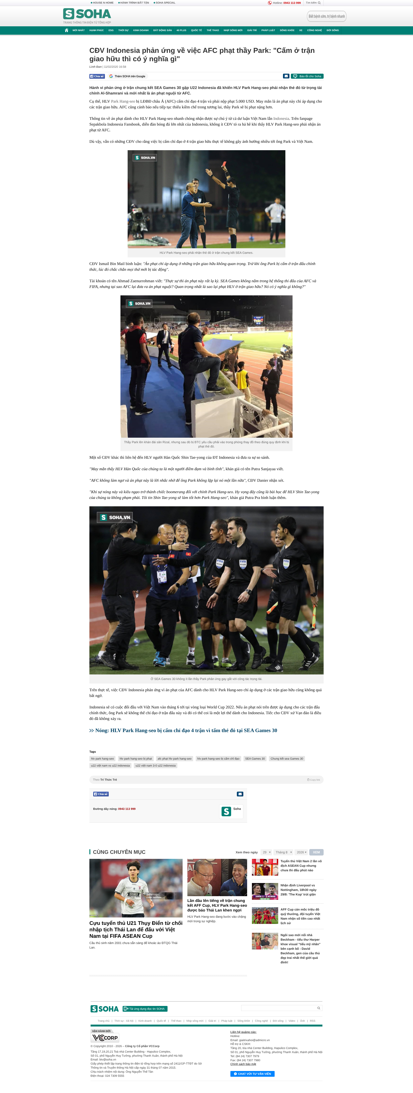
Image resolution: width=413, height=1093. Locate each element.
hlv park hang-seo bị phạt (136, 758)
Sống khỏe (287, 30)
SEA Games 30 (255, 758)
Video (291, 1021)
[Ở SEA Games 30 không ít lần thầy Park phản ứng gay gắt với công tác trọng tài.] (206, 590)
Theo (206, 779)
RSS (312, 1021)
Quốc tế (196, 30)
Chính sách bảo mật (243, 1064)
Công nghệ (314, 30)
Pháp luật (268, 30)
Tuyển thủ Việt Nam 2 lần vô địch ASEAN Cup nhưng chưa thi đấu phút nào (301, 865)
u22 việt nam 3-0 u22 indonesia (155, 765)
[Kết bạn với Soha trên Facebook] (226, 812)
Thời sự (123, 30)
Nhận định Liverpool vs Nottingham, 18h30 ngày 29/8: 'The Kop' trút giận (298, 889)
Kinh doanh (141, 30)
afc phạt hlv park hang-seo (174, 758)
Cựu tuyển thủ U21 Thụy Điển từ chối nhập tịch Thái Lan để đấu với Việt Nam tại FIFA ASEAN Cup (136, 929)
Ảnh (302, 1021)
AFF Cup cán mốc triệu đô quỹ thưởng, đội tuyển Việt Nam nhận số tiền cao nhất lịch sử (300, 916)
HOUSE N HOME (103, 2)
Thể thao (213, 30)
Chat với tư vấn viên (254, 1074)
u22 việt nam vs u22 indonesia (110, 765)
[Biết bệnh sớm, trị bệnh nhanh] (326, 16)
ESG (111, 30)
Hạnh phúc (96, 30)
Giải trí (251, 30)
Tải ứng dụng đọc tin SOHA (146, 1008)
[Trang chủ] (87, 16)
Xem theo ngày (247, 852)
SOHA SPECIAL (165, 2)
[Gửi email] (286, 76)
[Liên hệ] (240, 794)
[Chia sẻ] (97, 76)
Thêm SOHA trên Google (130, 76)
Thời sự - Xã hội (123, 1021)
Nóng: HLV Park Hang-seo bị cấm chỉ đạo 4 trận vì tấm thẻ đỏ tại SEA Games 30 (186, 730)
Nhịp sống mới (233, 30)
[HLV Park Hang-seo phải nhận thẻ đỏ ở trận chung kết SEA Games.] (206, 199)
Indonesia (281, 118)
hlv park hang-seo (102, 758)
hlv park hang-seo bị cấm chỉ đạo (218, 758)
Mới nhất (79, 30)
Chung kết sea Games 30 (287, 758)
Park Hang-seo (123, 101)
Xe (300, 30)
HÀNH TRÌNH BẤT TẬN (134, 2)
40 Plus (181, 30)
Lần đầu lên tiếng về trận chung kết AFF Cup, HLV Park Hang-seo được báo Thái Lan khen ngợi (217, 905)
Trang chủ (103, 1021)
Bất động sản (162, 30)
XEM (316, 852)
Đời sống (333, 30)
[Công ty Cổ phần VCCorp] (148, 1036)
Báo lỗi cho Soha (310, 76)
